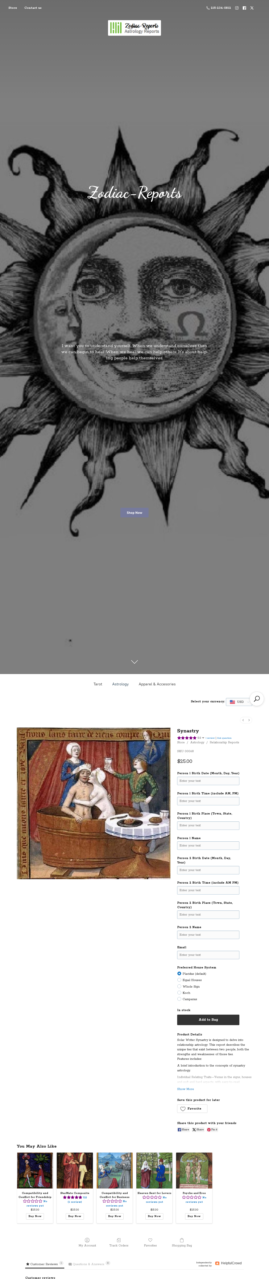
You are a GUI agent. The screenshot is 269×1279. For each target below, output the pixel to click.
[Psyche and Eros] (194, 1170)
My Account (87, 1246)
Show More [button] (185, 1089)
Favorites (150, 1246)
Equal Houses (192, 980)
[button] (192, 1109)
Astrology (120, 684)
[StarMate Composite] (75, 1170)
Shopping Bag (182, 1246)
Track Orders (118, 1246)
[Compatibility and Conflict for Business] (115, 1170)
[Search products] (257, 699)
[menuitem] (243, 720)
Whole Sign (191, 987)
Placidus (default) (194, 974)
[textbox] (237, 702)
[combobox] (239, 702)
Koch (186, 993)
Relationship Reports (224, 742)
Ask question (224, 738)
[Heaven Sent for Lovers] (154, 1170)
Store (12, 8)
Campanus (190, 999)
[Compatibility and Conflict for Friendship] (35, 1170)
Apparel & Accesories (157, 684)
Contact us (33, 8)
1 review (210, 738)
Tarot (98, 684)
